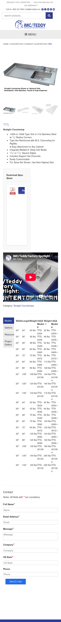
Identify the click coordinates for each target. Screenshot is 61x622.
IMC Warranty (31, 5)
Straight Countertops (35, 44)
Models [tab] (8, 320)
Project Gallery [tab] (8, 343)
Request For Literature (18, 2)
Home (5, 44)
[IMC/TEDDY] (30, 24)
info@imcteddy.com (32, 9)
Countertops (16, 44)
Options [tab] (8, 327)
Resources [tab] (9, 334)
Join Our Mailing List (43, 2)
